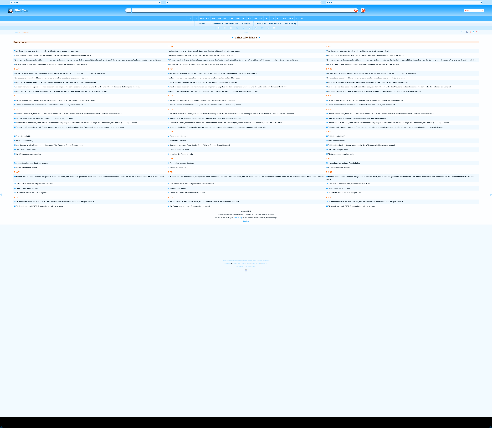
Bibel (16, 32)
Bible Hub (246, 221)
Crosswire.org (237, 217)
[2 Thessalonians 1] (489, 201)
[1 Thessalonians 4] (3, 201)
